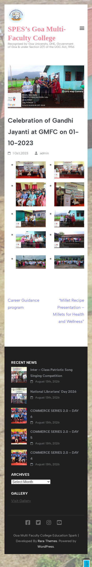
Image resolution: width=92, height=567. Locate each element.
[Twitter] (38, 523)
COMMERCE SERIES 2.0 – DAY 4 (54, 455)
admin (44, 153)
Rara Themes (47, 541)
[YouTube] (59, 523)
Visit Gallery (21, 501)
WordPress (46, 547)
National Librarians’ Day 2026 (53, 392)
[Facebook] (27, 523)
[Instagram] (48, 523)
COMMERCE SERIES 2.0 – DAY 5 (54, 434)
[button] (86, 563)
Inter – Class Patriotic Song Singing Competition (51, 373)
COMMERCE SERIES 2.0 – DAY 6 (54, 414)
